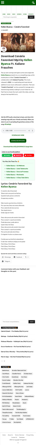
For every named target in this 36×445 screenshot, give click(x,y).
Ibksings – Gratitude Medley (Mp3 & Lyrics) (14, 336)
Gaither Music (17, 383)
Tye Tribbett (20, 419)
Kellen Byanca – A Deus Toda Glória (17, 177)
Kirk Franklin (18, 390)
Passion (17, 399)
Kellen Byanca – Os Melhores (15, 165)
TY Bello (11, 419)
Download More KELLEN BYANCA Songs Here (18, 146)
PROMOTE (31, 14)
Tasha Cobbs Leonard (8, 409)
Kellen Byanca (5, 75)
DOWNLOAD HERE (18, 135)
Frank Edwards (6, 383)
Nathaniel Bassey (29, 396)
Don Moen (24, 377)
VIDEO (13, 14)
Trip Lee (4, 419)
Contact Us (14, 437)
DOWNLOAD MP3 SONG (18, 140)
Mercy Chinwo (20, 393)
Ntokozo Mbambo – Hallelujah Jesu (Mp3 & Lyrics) (16, 341)
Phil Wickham (6, 403)
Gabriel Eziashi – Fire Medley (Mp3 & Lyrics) (14, 331)
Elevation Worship (18, 380)
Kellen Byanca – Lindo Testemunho (17, 168)
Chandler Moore (16, 373)
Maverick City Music (7, 393)
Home (2, 21)
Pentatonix (25, 399)
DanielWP (5, 30)
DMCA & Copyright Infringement (18, 439)
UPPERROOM (30, 419)
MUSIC (8, 14)
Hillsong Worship (18, 386)
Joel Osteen (29, 386)
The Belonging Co (21, 409)
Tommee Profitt (16, 415)
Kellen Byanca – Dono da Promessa (17, 171)
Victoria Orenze (6, 422)
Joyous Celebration (7, 390)
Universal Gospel (6, 23)
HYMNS (25, 14)
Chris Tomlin (5, 377)
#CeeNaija (7, 124)
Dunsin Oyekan (6, 380)
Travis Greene (26, 415)
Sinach (24, 403)
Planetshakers (16, 403)
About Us (10, 435)
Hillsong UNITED (6, 386)
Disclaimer (22, 437)
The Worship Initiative (21, 412)
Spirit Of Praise (6, 406)
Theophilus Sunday (7, 412)
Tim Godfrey (5, 415)
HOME (4, 14)
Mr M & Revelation (7, 396)
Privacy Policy (30, 435)
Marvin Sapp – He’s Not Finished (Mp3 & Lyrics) (15, 357)
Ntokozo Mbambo (7, 399)
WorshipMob (17, 422)
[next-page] (4, 361)
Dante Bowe (15, 377)
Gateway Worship (28, 383)
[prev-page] (2, 361)
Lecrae (27, 390)
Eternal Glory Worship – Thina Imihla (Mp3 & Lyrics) (17, 351)
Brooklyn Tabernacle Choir (19, 370)
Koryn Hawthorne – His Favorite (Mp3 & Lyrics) (15, 346)
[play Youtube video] (18, 42)
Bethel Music (5, 370)
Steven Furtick (17, 406)
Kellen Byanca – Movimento (15, 174)
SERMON (19, 14)
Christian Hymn (28, 373)
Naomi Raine (18, 396)
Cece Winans (5, 373)
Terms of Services (19, 435)
